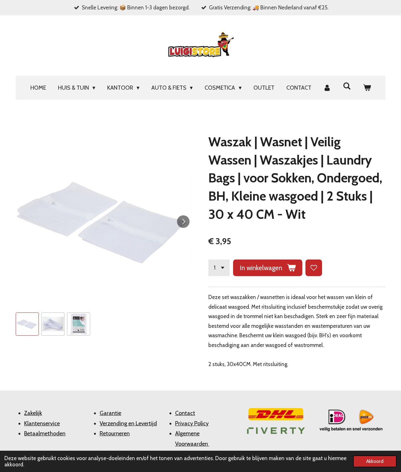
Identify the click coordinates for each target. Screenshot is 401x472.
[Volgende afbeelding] (183, 221)
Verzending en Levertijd (128, 423)
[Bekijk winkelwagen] (366, 87)
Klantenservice (42, 423)
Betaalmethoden (44, 433)
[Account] (327, 87)
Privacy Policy (192, 423)
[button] (27, 324)
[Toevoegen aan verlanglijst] (313, 268)
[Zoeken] (347, 86)
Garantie (110, 413)
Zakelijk (33, 413)
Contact (185, 413)
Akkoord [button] (374, 461)
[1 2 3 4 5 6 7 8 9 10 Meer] (219, 268)
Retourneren (115, 433)
